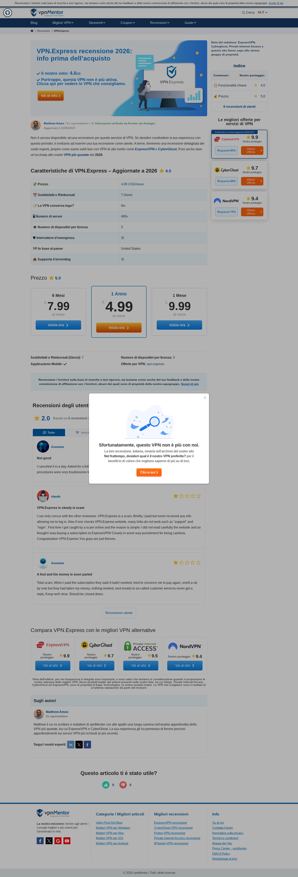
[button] (7, 12)
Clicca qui (148, 472)
